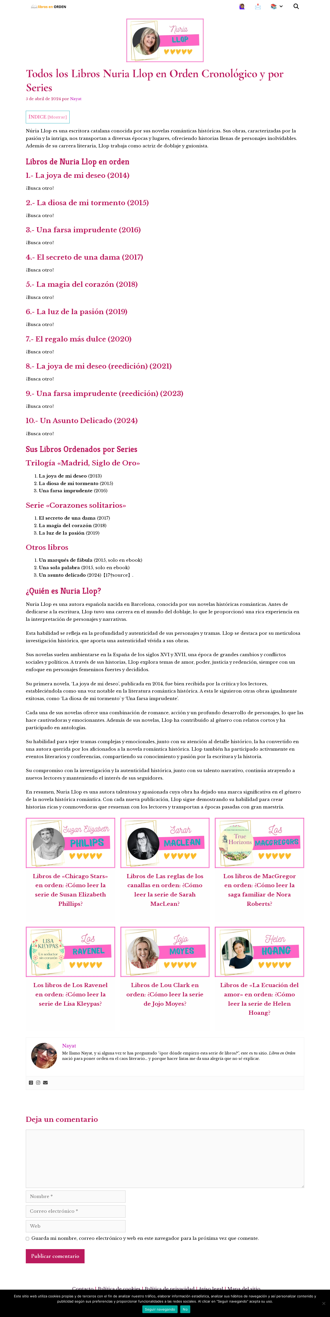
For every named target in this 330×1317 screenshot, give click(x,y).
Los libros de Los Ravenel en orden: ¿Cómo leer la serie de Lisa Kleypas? (70, 994)
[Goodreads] (31, 1083)
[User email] (45, 1083)
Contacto (83, 1289)
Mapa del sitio (243, 1289)
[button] (282, 6)
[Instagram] (38, 1083)
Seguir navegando (160, 1309)
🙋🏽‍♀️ (242, 7)
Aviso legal (211, 1289)
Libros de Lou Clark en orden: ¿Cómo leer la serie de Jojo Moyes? (164, 994)
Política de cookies (119, 1289)
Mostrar (57, 117)
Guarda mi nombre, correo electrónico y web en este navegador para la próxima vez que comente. (145, 1238)
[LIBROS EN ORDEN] (50, 6)
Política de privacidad (170, 1289)
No (185, 1309)
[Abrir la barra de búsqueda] (296, 6)
